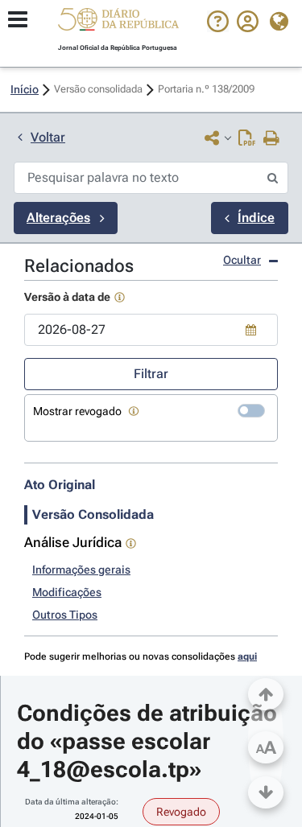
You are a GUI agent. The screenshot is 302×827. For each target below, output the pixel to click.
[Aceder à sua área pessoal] (248, 28)
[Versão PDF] (246, 139)
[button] (118, 21)
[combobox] (151, 330)
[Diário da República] (118, 23)
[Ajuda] (218, 28)
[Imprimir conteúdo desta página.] (271, 139)
